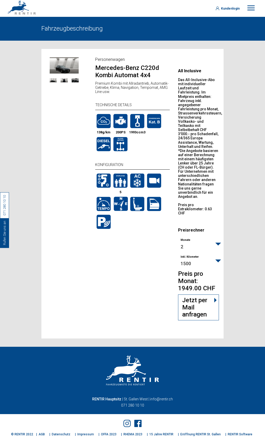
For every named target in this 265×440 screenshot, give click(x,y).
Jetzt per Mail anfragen (194, 307)
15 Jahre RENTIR (161, 434)
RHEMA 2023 (132, 434)
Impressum (85, 434)
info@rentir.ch (161, 399)
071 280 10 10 (132, 405)
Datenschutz (61, 434)
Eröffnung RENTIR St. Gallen (200, 434)
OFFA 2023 (108, 434)
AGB (42, 434)
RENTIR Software (240, 434)
